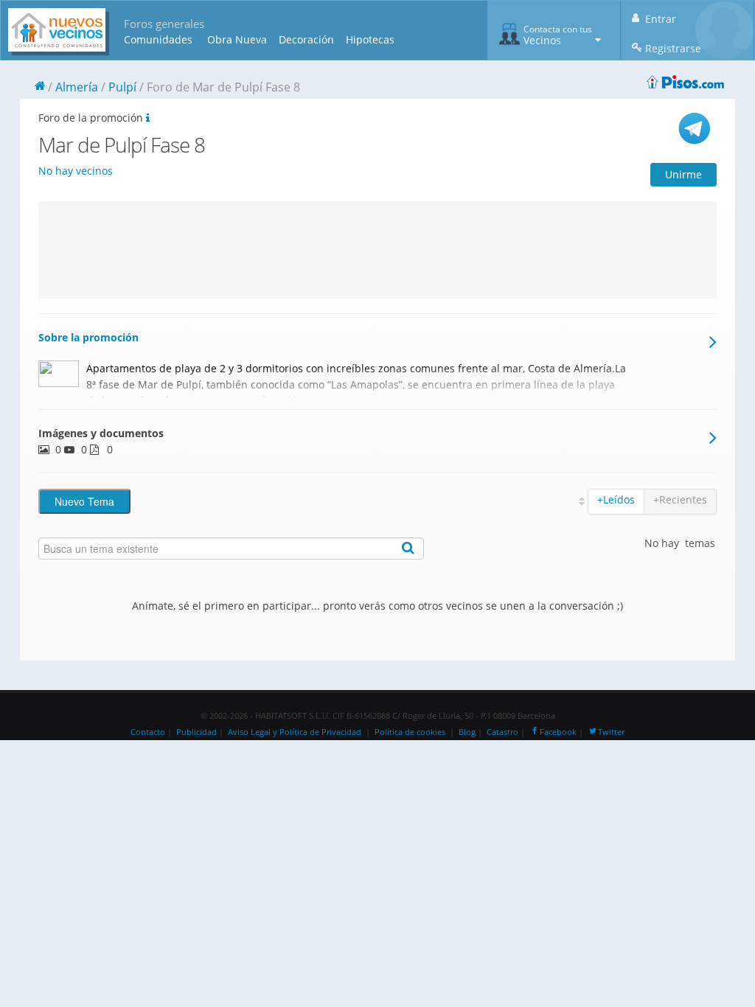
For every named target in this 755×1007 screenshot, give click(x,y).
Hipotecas (370, 39)
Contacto (148, 732)
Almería (76, 87)
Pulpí (122, 87)
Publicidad (196, 732)
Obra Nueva (237, 39)
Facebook (558, 732)
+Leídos (616, 499)
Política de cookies (410, 732)
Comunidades (158, 39)
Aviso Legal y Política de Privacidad (294, 732)
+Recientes (680, 499)
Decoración (306, 39)
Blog (467, 732)
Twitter (611, 732)
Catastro (502, 732)
